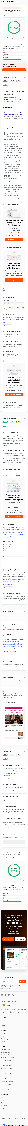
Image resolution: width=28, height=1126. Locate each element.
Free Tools (4, 1020)
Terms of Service (5, 1121)
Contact (3, 1041)
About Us (3, 1033)
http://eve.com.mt (7, 629)
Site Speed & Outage (6, 1065)
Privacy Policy (13, 1121)
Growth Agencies (5, 1087)
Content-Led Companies (7, 1081)
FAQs (2, 1036)
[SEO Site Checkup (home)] (7, 1)
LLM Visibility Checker (6, 1063)
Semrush (3, 1108)
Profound (3, 1103)
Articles (3, 1025)
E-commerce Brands (6, 1084)
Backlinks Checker (5, 1052)
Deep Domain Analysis (6, 1054)
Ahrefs (2, 1097)
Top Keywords (4, 1071)
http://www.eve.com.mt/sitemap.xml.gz (15, 308)
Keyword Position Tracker (7, 1057)
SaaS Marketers (5, 1089)
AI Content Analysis (6, 1049)
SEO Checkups (5, 1039)
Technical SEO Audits (6, 1068)
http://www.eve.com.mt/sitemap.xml (15, 304)
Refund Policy (21, 1121)
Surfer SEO (4, 1111)
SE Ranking (4, 1105)
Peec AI (3, 1100)
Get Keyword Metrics (14, 239)
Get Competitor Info (14, 280)
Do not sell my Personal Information (15, 1125)
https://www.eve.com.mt (11, 10)
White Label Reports (6, 1073)
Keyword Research (6, 1060)
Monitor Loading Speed (14, 516)
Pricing (3, 1023)
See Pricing (20, 939)
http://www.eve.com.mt (8, 627)
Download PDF (10, 15)
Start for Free (8, 939)
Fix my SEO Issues (14, 69)
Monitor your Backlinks (14, 394)
